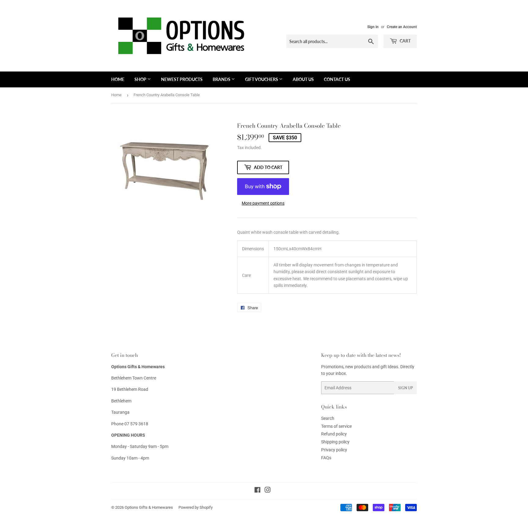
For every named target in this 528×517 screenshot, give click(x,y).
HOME (117, 79)
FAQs (326, 457)
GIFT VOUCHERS (262, 79)
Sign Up (405, 388)
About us (303, 79)
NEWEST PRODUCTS (182, 79)
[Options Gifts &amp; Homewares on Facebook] (257, 490)
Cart (405, 40)
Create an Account (402, 27)
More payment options (263, 203)
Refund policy (334, 433)
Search (327, 418)
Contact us (337, 79)
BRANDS (222, 79)
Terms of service (336, 426)
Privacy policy (334, 449)
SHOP (140, 79)
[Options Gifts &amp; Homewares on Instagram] (268, 490)
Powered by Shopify (195, 507)
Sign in (373, 27)
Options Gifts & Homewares (149, 507)
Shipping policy (335, 441)
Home (116, 95)
